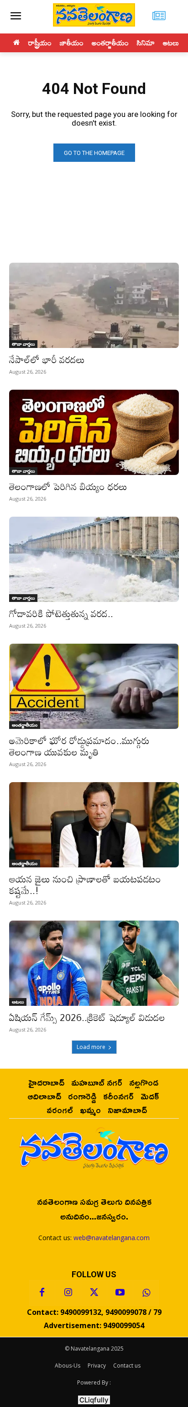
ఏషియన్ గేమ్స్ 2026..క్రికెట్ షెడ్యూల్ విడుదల (87, 1017)
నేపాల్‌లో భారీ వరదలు (47, 359)
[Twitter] (94, 1293)
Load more (91, 1047)
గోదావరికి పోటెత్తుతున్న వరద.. (61, 613)
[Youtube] (120, 1293)
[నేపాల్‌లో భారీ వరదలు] (94, 305)
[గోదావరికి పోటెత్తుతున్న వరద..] (94, 559)
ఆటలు (18, 1002)
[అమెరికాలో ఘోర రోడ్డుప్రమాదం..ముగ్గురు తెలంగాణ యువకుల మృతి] (94, 686)
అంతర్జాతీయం (24, 725)
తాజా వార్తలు (23, 344)
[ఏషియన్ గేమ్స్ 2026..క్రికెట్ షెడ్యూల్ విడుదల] (94, 963)
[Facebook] (42, 1293)
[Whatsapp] (146, 1293)
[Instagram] (68, 1293)
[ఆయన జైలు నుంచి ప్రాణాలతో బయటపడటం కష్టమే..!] (94, 824)
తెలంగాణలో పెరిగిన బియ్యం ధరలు (68, 486)
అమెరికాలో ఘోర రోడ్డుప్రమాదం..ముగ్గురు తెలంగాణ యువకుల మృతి (79, 746)
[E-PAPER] (159, 16)
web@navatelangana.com (111, 1237)
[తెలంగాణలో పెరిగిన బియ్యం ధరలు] (94, 432)
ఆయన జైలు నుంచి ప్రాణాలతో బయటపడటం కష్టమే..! (85, 884)
